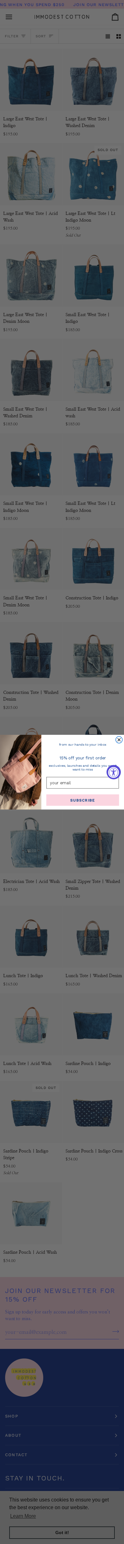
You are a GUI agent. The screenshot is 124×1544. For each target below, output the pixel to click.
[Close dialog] (119, 739)
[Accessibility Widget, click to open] (114, 772)
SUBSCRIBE (82, 800)
